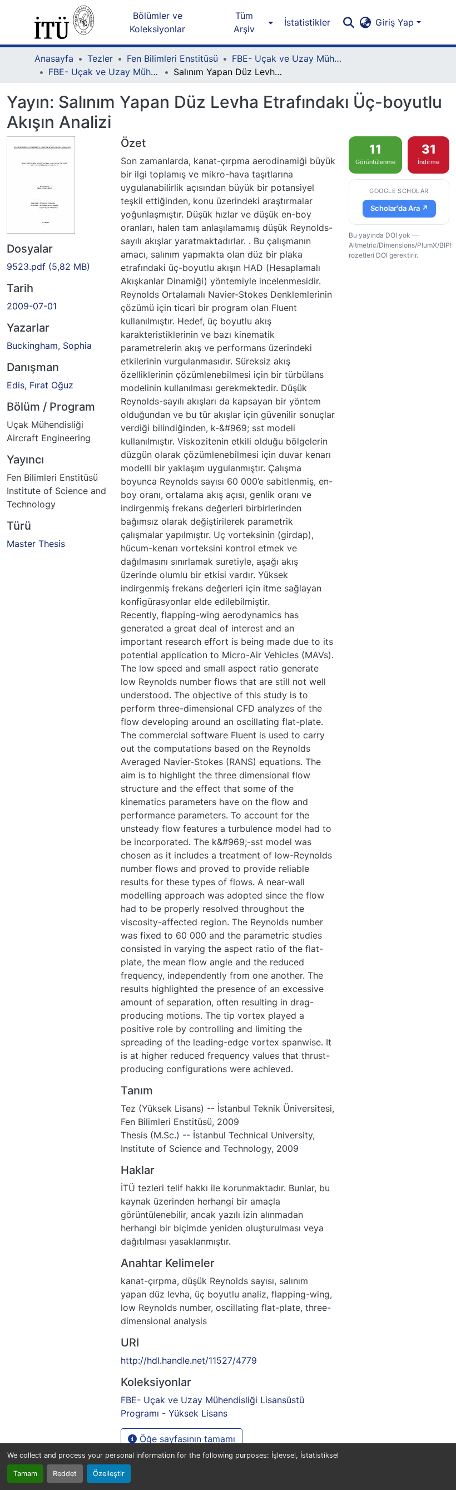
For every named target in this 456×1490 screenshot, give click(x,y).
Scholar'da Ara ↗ (399, 208)
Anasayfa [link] (53, 58)
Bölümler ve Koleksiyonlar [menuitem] (157, 22)
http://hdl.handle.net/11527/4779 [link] (189, 1360)
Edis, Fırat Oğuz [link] (40, 385)
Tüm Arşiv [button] (244, 22)
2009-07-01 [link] (32, 306)
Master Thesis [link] (36, 543)
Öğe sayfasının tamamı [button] (186, 1438)
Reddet (65, 1473)
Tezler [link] (100, 58)
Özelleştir (109, 1473)
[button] (64, 22)
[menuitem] (247, 22)
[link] (57, 266)
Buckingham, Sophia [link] (49, 345)
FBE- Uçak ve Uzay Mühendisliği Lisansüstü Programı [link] (287, 58)
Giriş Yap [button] (396, 22)
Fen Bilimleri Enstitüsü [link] (172, 58)
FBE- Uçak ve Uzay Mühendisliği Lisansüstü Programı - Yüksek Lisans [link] (104, 71)
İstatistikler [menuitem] (307, 22)
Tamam (25, 1473)
